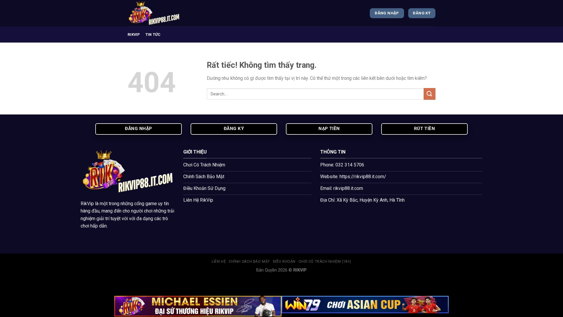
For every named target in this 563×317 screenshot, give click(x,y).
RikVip (87, 203)
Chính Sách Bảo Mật (249, 261)
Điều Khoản (284, 261)
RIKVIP (134, 34)
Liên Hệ (219, 261)
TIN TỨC (153, 34)
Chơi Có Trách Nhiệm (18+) (325, 261)
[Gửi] (429, 94)
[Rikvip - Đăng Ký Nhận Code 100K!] (157, 13)
